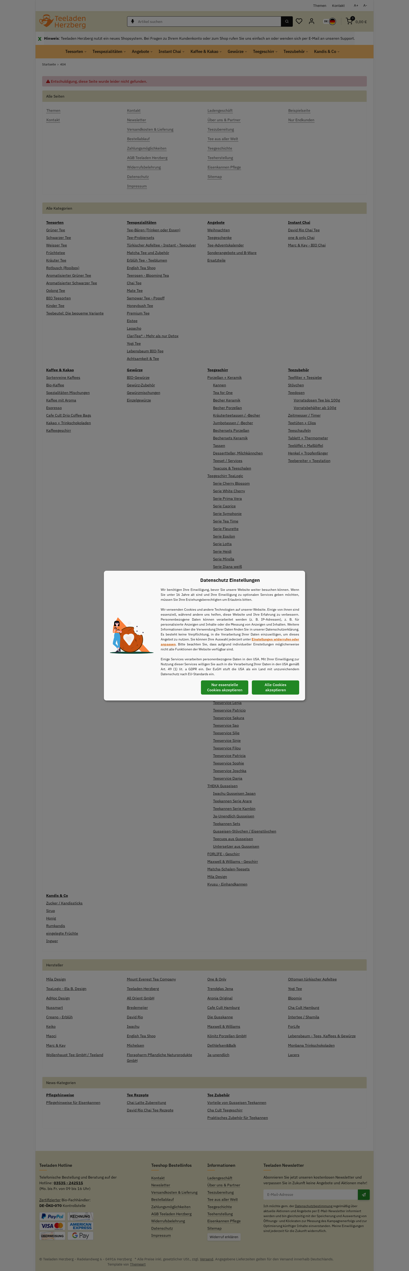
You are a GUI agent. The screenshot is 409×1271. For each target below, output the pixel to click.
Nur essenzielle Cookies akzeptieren (224, 687)
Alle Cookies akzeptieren (275, 687)
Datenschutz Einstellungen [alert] (230, 580)
